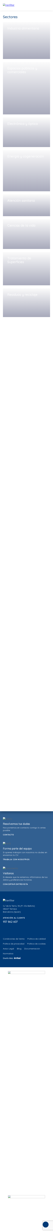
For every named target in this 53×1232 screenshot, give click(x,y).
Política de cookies (36, 943)
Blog (19, 948)
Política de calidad (36, 938)
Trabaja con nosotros (16, 859)
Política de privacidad (13, 943)
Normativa (8, 953)
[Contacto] (46, 1225)
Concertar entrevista (15, 884)
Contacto (8, 835)
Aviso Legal (8, 948)
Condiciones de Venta (13, 938)
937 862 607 (10, 921)
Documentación (32, 948)
